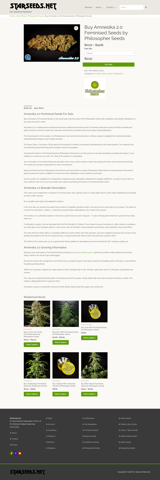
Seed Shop (21, 16)
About (14, 433)
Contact (15, 439)
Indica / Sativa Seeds (129, 430)
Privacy (14, 445)
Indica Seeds (126, 418)
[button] (76, 28)
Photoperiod (118, 74)
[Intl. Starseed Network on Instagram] (15, 453)
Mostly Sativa (107, 74)
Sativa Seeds (126, 442)
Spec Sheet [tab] (39, 108)
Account (51, 424)
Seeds (98, 7)
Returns (51, 442)
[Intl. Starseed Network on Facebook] (11, 453)
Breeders (88, 7)
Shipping (51, 448)
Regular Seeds (90, 436)
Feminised (97, 74)
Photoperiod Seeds (92, 448)
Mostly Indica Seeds (129, 424)
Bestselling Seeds (128, 448)
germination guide (85, 252)
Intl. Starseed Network (21, 12)
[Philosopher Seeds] (94, 88)
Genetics (110, 7)
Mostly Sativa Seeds (129, 436)
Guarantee (52, 430)
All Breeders (89, 418)
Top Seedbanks (90, 424)
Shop (50, 418)
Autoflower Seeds (91, 442)
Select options (32, 344)
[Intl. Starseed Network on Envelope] (20, 453)
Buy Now (108, 64)
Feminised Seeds (91, 430)
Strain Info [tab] (28, 108)
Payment (51, 436)
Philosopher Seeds (35, 16)
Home (12, 16)
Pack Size (88, 49)
